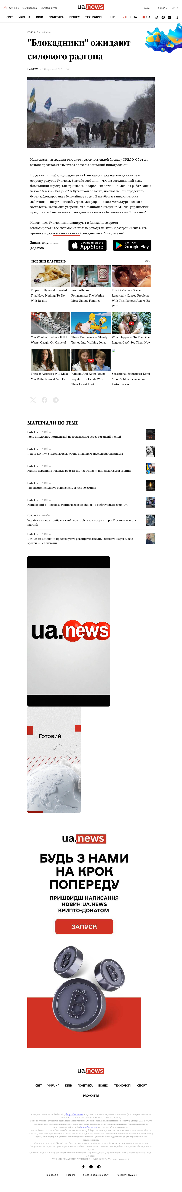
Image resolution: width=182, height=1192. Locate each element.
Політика (56, 17)
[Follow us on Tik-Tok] (157, 18)
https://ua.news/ (74, 1114)
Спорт (142, 1086)
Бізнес (74, 17)
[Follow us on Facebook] (163, 18)
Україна (24, 17)
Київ (39, 17)
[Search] (176, 17)
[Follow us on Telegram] (169, 18)
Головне (32, 32)
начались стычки (66, 233)
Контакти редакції (127, 1175)
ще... (114, 17)
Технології (94, 17)
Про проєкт (52, 1175)
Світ (9, 17)
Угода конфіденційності (96, 1175)
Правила (70, 1175)
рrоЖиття (91, 1096)
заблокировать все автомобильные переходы (65, 228)
